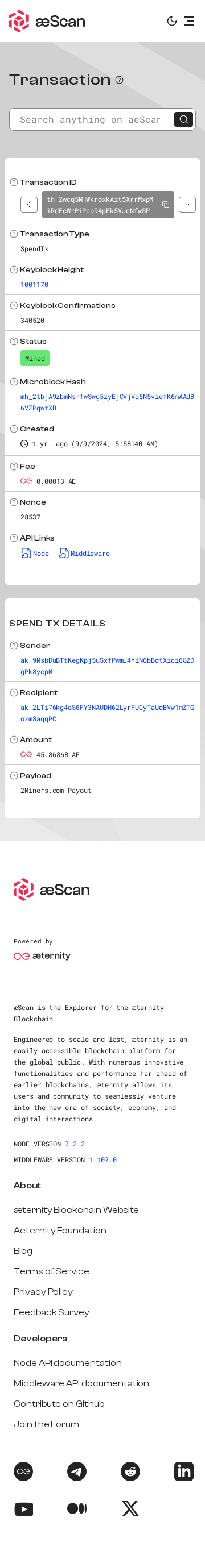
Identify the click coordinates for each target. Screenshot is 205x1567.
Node (41, 553)
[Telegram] (75, 1473)
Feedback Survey (51, 1312)
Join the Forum (46, 1424)
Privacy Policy (43, 1292)
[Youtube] (22, 1510)
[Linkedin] (182, 1473)
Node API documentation (68, 1363)
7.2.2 (75, 1143)
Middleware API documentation (81, 1383)
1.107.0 (103, 1159)
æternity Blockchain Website (76, 1210)
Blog (23, 1251)
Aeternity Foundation (60, 1230)
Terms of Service (51, 1271)
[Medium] (75, 1510)
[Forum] (22, 1473)
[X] (129, 1510)
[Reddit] (129, 1473)
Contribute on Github (59, 1404)
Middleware (90, 553)
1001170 (34, 284)
